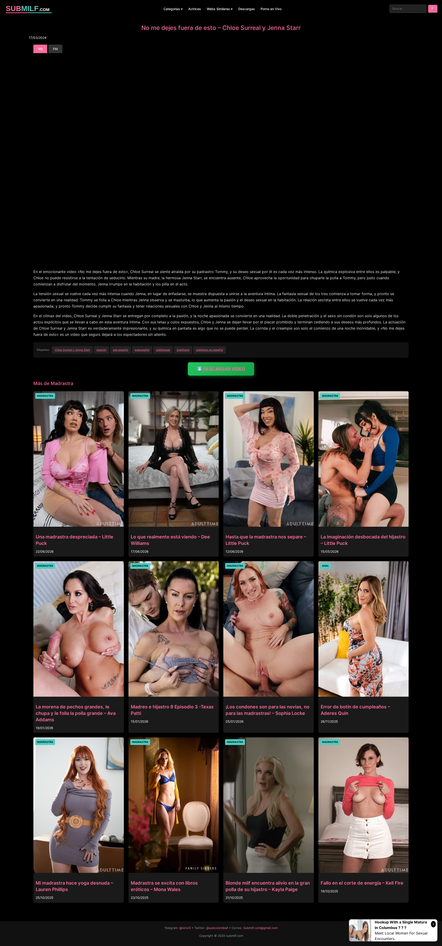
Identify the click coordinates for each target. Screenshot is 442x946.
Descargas (246, 9)
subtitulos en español (209, 349)
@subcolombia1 (217, 928)
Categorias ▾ (173, 9)
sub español (120, 349)
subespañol (142, 349)
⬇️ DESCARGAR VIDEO (221, 368)
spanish (101, 349)
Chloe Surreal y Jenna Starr (72, 349)
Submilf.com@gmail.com (260, 928)
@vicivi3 (185, 928)
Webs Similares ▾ (220, 9)
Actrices (194, 9)
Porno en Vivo (271, 9)
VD (40, 49)
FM (55, 49)
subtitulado (163, 349)
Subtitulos (183, 349)
